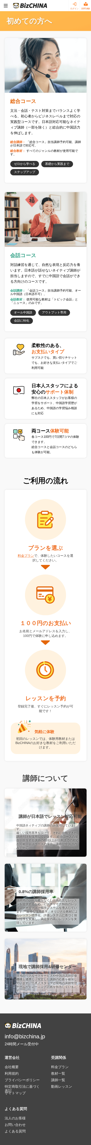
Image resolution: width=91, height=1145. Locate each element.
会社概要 (12, 1067)
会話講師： (17, 290)
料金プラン (26, 555)
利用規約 (12, 1073)
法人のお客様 (15, 1118)
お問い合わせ (15, 1125)
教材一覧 (58, 1073)
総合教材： (17, 151)
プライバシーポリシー (22, 1080)
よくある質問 (15, 1131)
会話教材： (17, 299)
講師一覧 (58, 1080)
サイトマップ (15, 1093)
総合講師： (17, 142)
